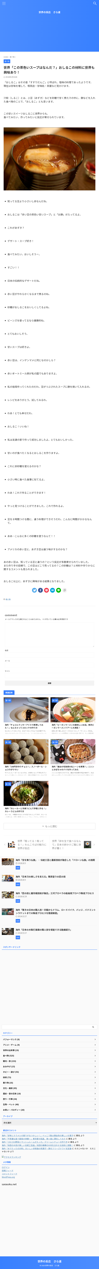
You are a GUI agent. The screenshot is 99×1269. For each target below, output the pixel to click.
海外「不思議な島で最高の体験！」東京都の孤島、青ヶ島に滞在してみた (34, 1138)
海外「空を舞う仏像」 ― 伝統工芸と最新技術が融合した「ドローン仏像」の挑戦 (55, 859)
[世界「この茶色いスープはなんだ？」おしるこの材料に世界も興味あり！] (52, 590)
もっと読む (51, 826)
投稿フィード (7, 1170)
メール (7, 660)
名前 (6, 650)
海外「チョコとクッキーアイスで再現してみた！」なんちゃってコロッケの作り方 (24, 726)
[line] (58, 590)
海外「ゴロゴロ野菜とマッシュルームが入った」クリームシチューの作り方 (34, 1141)
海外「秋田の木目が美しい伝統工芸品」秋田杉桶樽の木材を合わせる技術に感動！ (37, 1145)
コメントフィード (9, 1173)
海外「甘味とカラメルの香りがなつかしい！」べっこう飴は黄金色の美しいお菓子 (37, 1135)
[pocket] (46, 590)
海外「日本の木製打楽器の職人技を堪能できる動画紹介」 (44, 929)
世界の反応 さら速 (49, 12)
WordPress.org (8, 1177)
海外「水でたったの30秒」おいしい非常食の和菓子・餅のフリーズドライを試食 (36, 1148)
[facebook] (40, 590)
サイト (7, 671)
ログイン (6, 1167)
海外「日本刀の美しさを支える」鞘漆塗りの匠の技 (41, 876)
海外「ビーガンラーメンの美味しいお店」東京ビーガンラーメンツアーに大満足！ (73, 726)
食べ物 (8, 599)
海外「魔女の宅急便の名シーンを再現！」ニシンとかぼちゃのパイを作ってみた (73, 768)
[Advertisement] (49, 35)
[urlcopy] (64, 590)
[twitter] (34, 590)
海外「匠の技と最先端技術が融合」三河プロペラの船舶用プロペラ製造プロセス (55, 893)
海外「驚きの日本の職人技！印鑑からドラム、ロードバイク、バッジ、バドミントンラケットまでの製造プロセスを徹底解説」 (56, 911)
